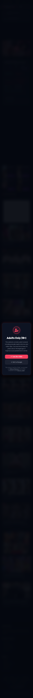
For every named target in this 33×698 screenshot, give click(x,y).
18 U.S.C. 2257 (21, 370)
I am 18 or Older (17, 356)
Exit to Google (17, 362)
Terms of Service (14, 369)
